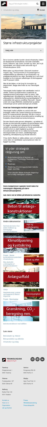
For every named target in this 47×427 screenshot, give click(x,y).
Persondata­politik (29, 405)
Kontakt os (5, 400)
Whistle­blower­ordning (30, 403)
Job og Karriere (7, 408)
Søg (37, 3)
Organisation (6, 405)
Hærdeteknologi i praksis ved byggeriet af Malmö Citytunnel (11, 294)
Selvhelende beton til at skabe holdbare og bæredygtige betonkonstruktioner (11, 229)
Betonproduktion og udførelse (13, 339)
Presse (26, 400)
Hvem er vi (5, 403)
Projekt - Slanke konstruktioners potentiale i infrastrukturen (12, 257)
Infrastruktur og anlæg (11, 10)
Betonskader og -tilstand (11, 336)
